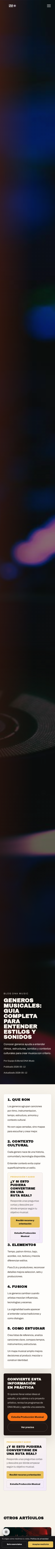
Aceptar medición (40, 1544)
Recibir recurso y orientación (25, 1222)
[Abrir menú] (50, 6)
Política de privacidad (39, 1539)
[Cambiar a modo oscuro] (6, 1532)
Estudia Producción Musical (25, 1235)
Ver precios (27, 1427)
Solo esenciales (14, 1544)
